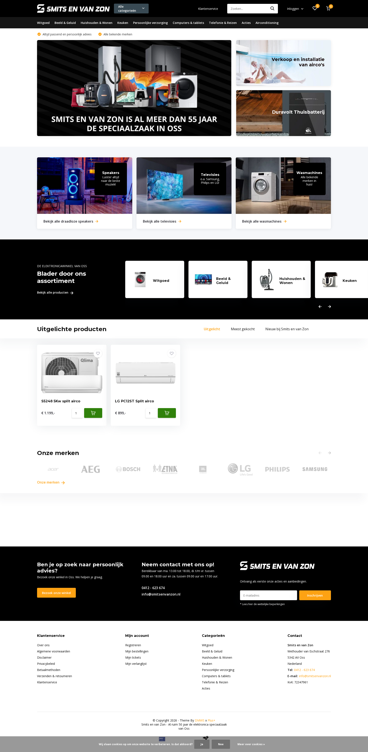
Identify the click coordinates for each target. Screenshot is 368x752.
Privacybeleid (46, 664)
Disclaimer (44, 657)
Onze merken (48, 482)
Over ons (43, 645)
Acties (246, 23)
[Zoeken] (272, 8)
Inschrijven (315, 595)
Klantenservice (208, 9)
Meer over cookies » (251, 744)
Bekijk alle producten (53, 292)
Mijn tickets (133, 657)
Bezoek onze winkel (56, 593)
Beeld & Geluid (65, 23)
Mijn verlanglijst (136, 664)
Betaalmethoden (48, 670)
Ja (202, 744)
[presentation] (320, 307)
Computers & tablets (188, 23)
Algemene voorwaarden (53, 651)
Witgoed (43, 23)
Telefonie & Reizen (223, 23)
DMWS (199, 720)
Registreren (133, 645)
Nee (221, 744)
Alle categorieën (127, 8)
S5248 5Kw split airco (60, 401)
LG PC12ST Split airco (134, 401)
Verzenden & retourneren (54, 676)
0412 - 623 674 (153, 587)
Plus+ (211, 720)
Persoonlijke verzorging (150, 23)
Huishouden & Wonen (96, 23)
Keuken (122, 23)
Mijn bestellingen (136, 651)
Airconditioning (267, 23)
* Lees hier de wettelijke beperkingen (262, 604)
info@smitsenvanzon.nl (161, 594)
